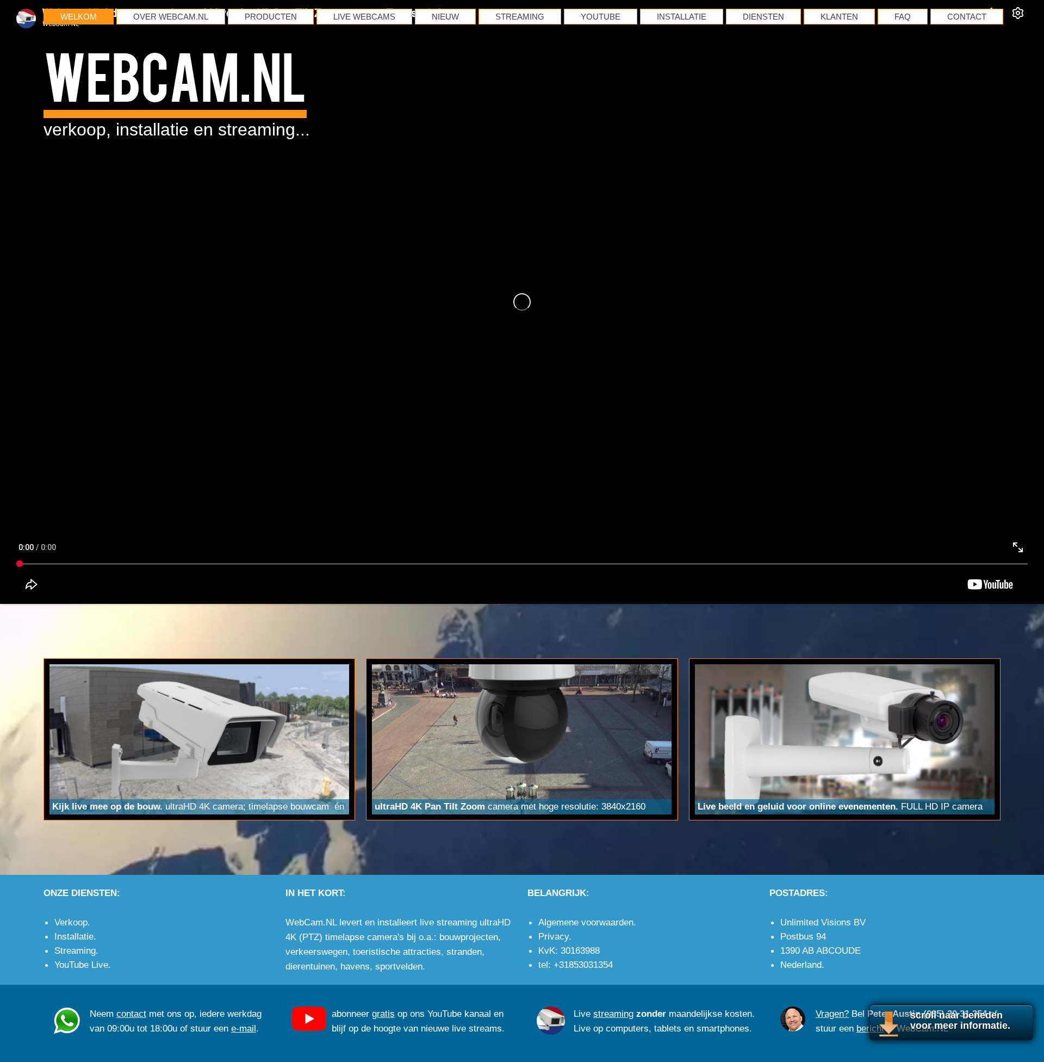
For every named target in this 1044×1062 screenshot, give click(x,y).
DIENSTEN (763, 16)
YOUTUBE (600, 16)
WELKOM (78, 16)
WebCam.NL (175, 74)
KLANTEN (839, 16)
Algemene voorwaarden (585, 922)
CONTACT (966, 16)
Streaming (75, 950)
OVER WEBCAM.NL (170, 16)
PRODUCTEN (271, 16)
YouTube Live (81, 964)
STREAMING (519, 16)
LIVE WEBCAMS (364, 16)
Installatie (74, 936)
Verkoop (71, 922)
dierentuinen (310, 966)
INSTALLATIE (681, 16)
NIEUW (445, 16)
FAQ (902, 16)
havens (355, 966)
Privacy (553, 936)
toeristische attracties (397, 951)
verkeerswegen (316, 951)
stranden (464, 951)
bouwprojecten (468, 936)
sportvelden (398, 966)
